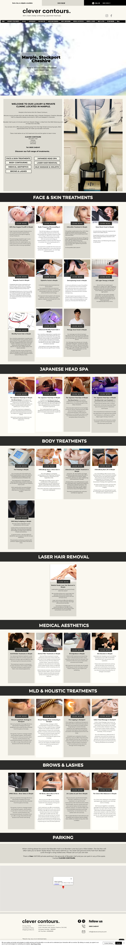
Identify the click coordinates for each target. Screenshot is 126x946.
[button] (13, 21)
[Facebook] (111, 15)
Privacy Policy (26, 926)
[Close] (124, 943)
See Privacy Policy (36, 944)
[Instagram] (107, 15)
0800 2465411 (106, 3)
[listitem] (21, 232)
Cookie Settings (108, 943)
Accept (118, 943)
